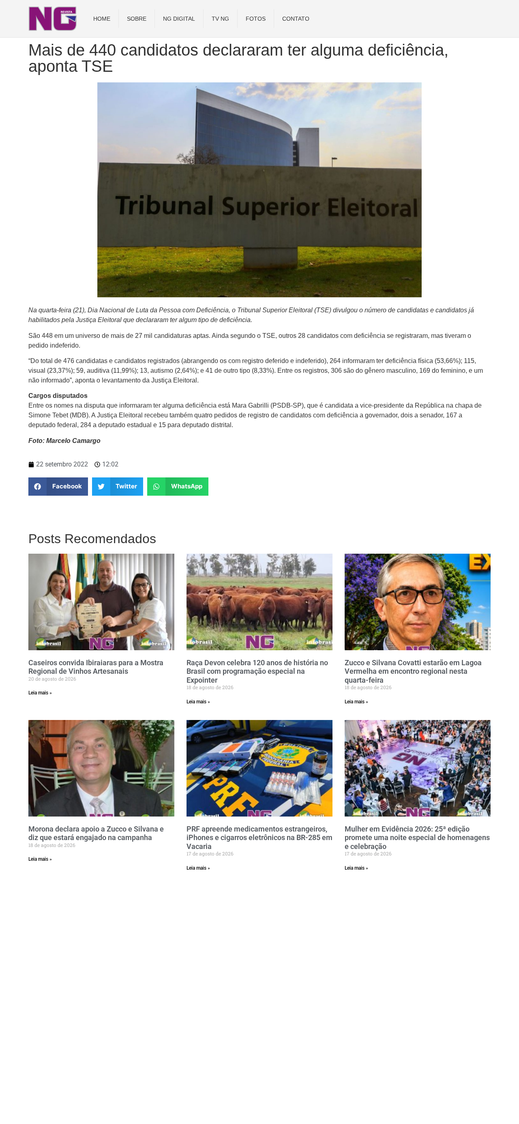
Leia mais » (40, 693)
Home (101, 18)
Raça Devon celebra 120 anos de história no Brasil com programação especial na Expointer (257, 671)
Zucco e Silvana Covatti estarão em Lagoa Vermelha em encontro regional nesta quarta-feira (413, 671)
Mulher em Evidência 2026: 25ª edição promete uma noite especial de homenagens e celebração (417, 838)
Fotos (256, 18)
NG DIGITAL (179, 18)
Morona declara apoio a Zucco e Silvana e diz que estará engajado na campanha (96, 833)
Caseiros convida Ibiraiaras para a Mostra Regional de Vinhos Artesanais (95, 667)
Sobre (136, 18)
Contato (295, 18)
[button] (58, 486)
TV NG (220, 18)
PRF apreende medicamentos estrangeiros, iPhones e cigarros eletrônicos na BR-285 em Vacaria (259, 838)
